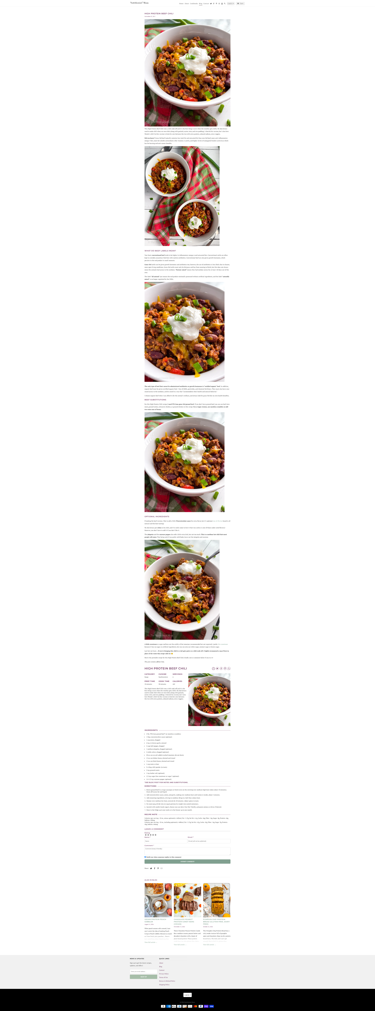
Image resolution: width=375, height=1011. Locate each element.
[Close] (212, 462)
